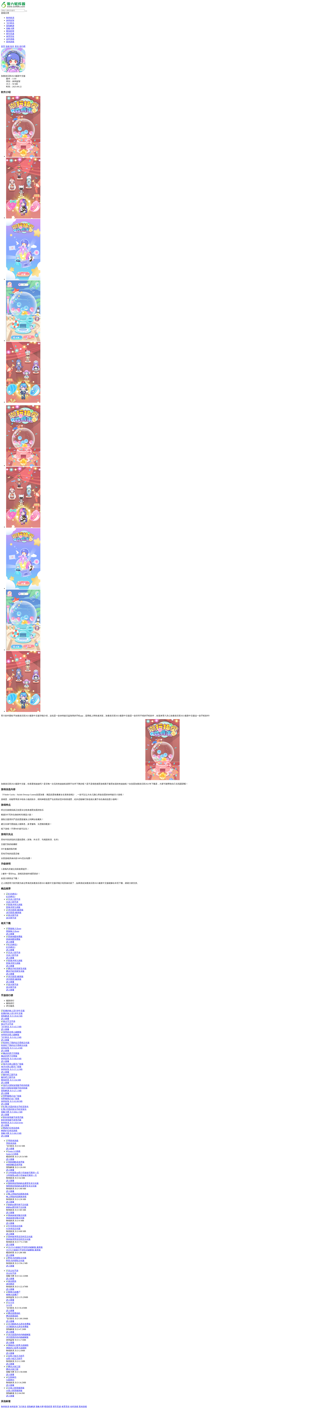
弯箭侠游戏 (11, 1143)
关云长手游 (11, 1273)
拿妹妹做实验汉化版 (15, 1218)
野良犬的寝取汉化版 (15, 1260)
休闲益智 (10, 20)
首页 (3, 46)
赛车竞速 (10, 34)
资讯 (17, 46)
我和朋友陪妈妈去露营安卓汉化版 (21, 1186)
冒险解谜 (10, 26)
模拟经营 (10, 31)
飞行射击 (10, 23)
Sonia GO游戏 (12, 1154)
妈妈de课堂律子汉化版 (16, 1207)
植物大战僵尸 (12, 1294)
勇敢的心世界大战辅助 (16, 1348)
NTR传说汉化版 (13, 1228)
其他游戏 (10, 42)
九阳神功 (10, 1380)
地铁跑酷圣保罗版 (14, 1165)
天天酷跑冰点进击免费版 (17, 1326)
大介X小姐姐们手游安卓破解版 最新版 (23, 1250)
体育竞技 (10, 36)
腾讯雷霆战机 (12, 1316)
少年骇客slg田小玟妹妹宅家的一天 (21, 1175)
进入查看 (10, 1149)
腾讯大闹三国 (12, 1369)
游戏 (8, 46)
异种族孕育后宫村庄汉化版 (18, 1239)
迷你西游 (10, 1284)
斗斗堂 (9, 1305)
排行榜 (22, 46)
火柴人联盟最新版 (14, 1390)
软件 (12, 46)
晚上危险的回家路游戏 (16, 1197)
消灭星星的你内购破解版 (17, 1337)
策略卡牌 (10, 28)
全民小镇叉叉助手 (14, 1358)
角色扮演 (10, 18)
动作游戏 (10, 39)
